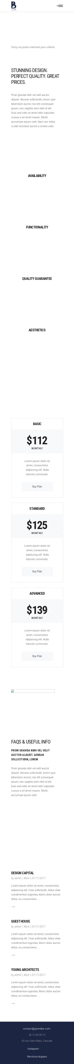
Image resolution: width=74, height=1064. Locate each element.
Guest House (20, 921)
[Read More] (13, 906)
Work (26, 878)
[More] (37, 187)
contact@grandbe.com (36, 1028)
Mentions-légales (37, 1056)
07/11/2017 (38, 878)
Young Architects (25, 970)
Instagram (33, 1048)
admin (18, 878)
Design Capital (22, 873)
